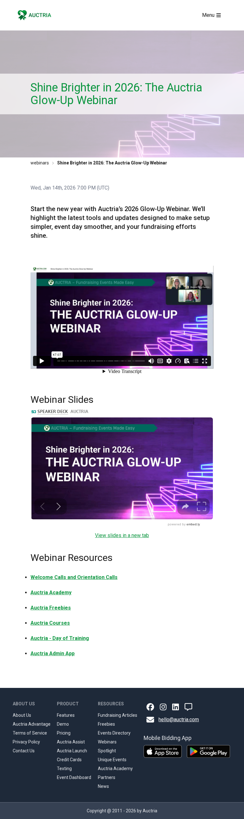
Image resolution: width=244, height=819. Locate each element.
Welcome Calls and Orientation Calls (74, 577)
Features (66, 715)
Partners (106, 777)
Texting (64, 768)
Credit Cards (69, 759)
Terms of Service (30, 733)
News (103, 786)
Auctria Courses (50, 623)
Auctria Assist (71, 741)
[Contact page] (188, 707)
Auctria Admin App (52, 653)
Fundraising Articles (117, 715)
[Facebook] (150, 707)
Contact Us (24, 750)
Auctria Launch (72, 750)
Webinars (107, 741)
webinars (39, 162)
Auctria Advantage (32, 724)
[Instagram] (163, 707)
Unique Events (112, 759)
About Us (22, 715)
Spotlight (107, 750)
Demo (63, 724)
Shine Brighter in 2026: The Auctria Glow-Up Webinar (112, 162)
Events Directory (114, 733)
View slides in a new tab (122, 535)
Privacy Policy (26, 741)
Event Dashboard (74, 777)
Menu (208, 15)
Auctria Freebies (50, 608)
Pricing (64, 733)
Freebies (106, 724)
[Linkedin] (175, 707)
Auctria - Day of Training (59, 638)
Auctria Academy (50, 592)
